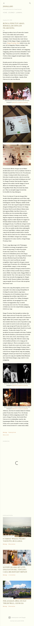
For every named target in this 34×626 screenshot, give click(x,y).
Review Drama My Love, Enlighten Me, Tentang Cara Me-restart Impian (15, 569)
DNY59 (22, 621)
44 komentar (11, 575)
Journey (11, 12)
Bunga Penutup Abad (13, 43)
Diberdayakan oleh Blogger (18, 617)
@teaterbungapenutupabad (19, 102)
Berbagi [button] (5, 432)
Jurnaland (8, 6)
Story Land (6, 435)
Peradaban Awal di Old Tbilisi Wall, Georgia (14, 602)
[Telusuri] (30, 3)
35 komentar (11, 606)
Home (5, 12)
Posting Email (12, 432)
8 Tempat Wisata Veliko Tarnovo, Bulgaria (14, 540)
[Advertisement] (17, 499)
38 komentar (11, 544)
